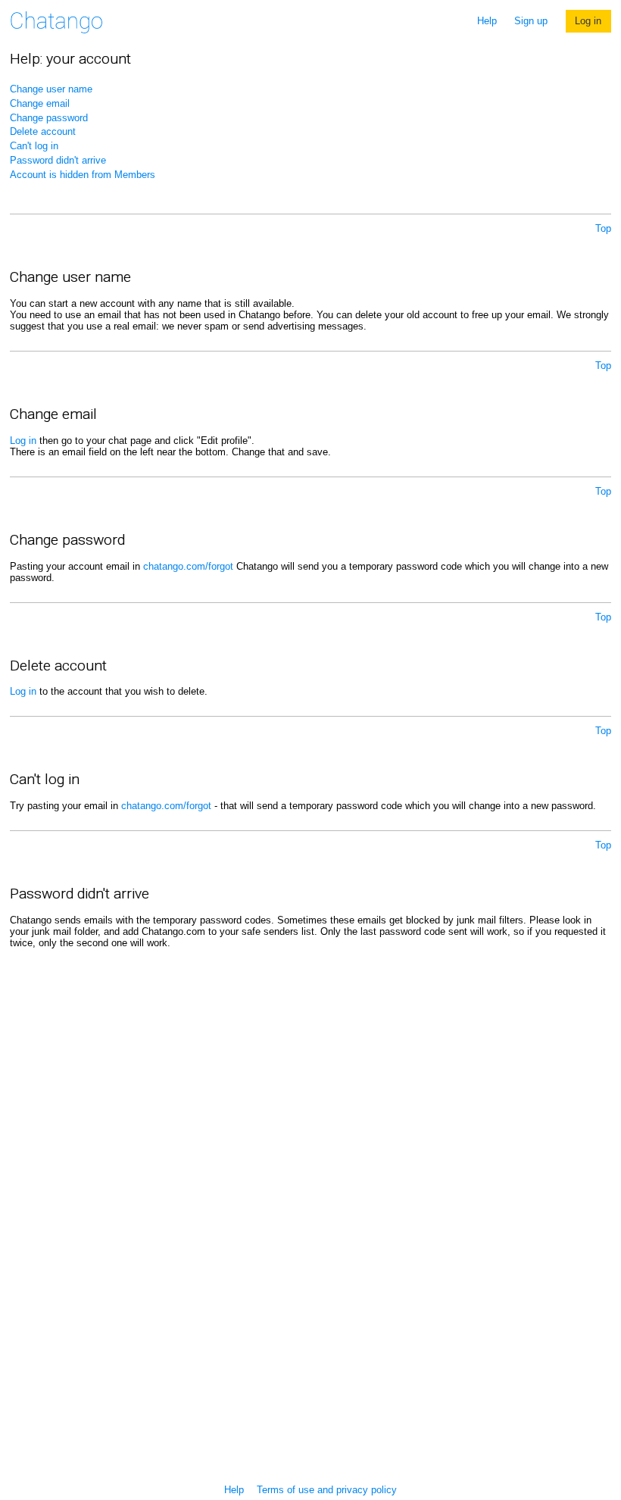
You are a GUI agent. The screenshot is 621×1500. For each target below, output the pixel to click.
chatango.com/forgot (188, 566)
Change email (40, 103)
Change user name (51, 89)
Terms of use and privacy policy (327, 1489)
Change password (49, 117)
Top (603, 228)
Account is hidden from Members (82, 174)
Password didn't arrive (58, 160)
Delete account (43, 131)
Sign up (531, 21)
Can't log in (34, 146)
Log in (588, 21)
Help (487, 21)
